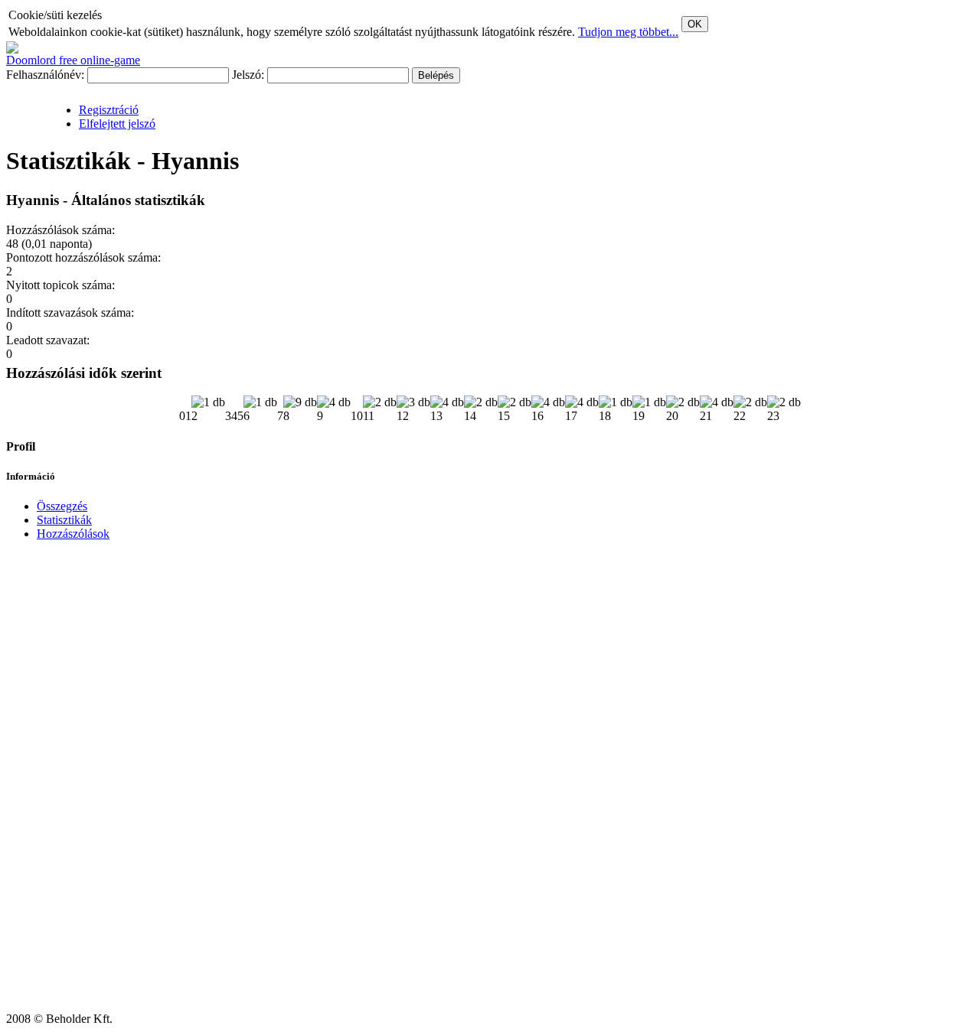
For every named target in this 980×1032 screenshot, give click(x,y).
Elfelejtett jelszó (117, 123)
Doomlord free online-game (73, 60)
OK (695, 24)
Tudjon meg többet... (628, 31)
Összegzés (62, 506)
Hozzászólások (73, 533)
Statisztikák (64, 519)
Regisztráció (109, 109)
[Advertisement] (52, 782)
